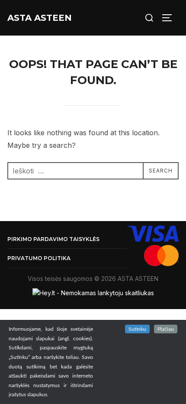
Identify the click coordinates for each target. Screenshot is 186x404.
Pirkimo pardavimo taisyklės (53, 239)
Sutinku (137, 329)
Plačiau (165, 329)
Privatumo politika (39, 258)
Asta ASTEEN (39, 18)
